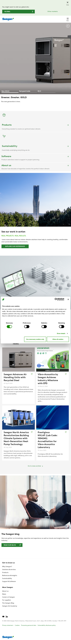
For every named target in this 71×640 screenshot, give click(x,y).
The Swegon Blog (8, 603)
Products (5, 572)
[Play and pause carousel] (68, 26)
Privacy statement (7, 625)
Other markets (52, 11)
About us (5, 591)
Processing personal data (28, 625)
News (4, 594)
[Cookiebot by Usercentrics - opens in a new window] (56, 299)
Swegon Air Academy (9, 606)
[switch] (26, 326)
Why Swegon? (7, 566)
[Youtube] (3, 617)
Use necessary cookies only (35, 339)
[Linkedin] (7, 617)
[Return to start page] (8, 19)
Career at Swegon (8, 597)
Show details (61, 333)
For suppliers (6, 600)
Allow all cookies (57, 339)
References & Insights (9, 575)
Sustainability (7, 578)
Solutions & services (9, 569)
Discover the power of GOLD (16, 106)
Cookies (17, 625)
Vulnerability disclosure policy (47, 625)
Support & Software (9, 581)
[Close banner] (68, 299)
